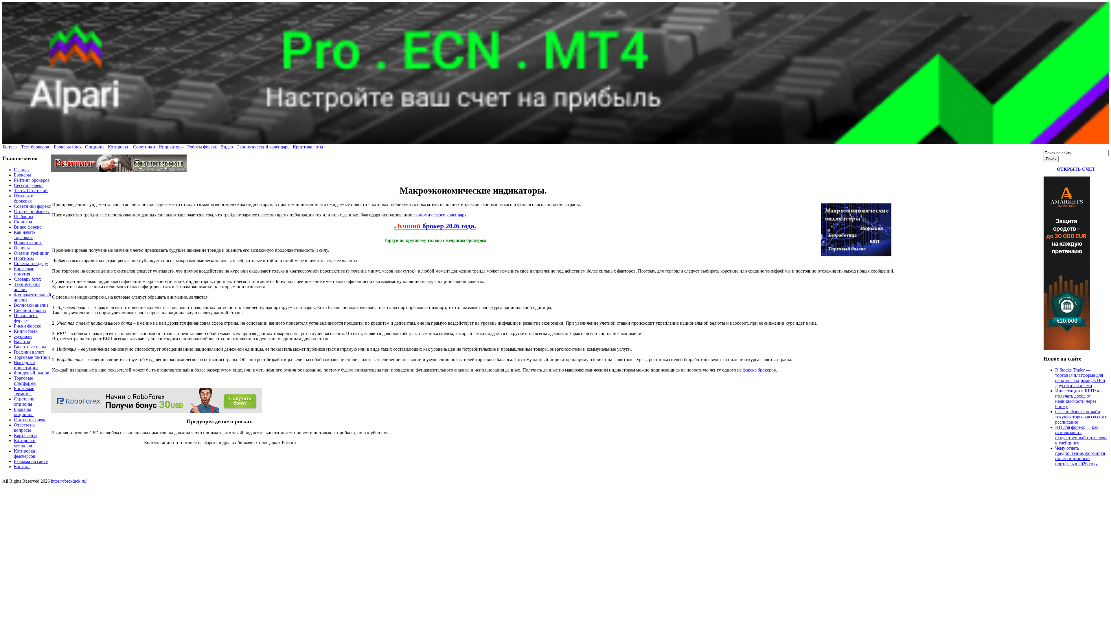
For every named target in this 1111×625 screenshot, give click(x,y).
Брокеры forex (68, 146)
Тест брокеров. (35, 146)
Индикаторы (171, 146)
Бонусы (10, 146)
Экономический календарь (262, 146)
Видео (226, 146)
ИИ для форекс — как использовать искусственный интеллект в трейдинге (1081, 435)
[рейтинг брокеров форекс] (119, 170)
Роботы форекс (202, 146)
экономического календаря (439, 214)
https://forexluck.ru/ (69, 481)
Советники (144, 146)
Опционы (94, 146)
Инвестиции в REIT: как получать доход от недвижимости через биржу (1079, 398)
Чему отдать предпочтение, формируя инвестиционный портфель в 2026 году (1080, 456)
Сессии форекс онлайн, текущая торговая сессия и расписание (1081, 416)
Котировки (119, 146)
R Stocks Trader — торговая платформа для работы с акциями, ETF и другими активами (1080, 377)
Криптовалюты (308, 146)
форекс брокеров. (760, 369)
